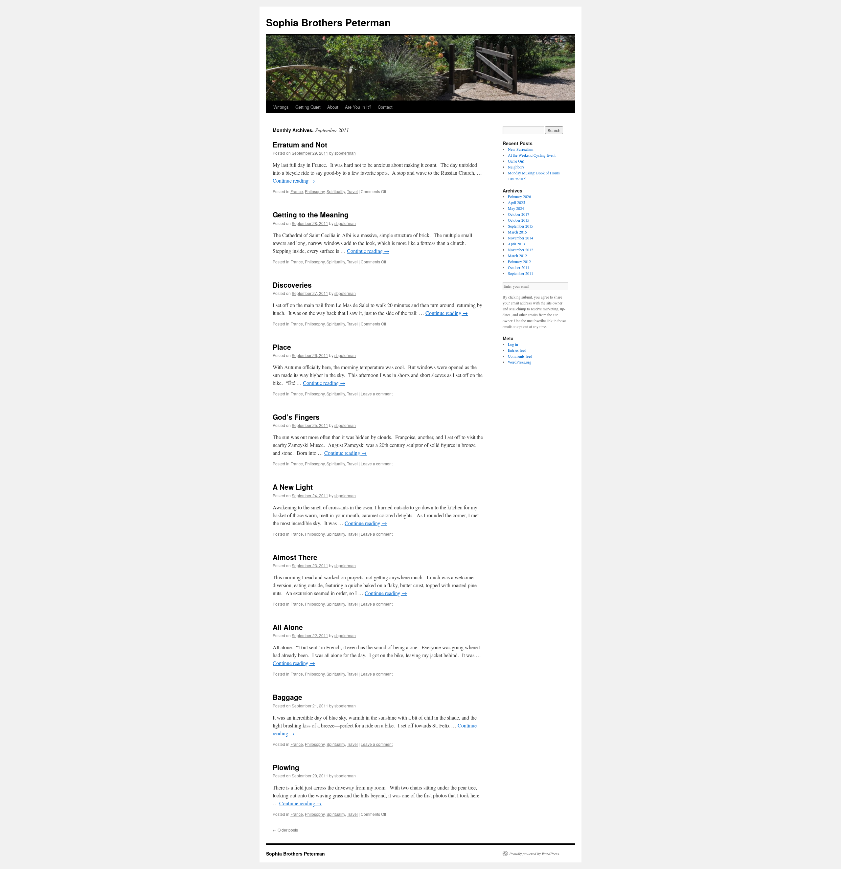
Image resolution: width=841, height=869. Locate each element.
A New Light (293, 487)
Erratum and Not (300, 144)
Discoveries (292, 285)
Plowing (286, 767)
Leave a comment (377, 393)
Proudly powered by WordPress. (534, 853)
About (332, 107)
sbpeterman (345, 153)
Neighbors (516, 166)
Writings (281, 107)
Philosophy (315, 191)
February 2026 (519, 196)
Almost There (295, 557)
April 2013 (516, 243)
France (296, 191)
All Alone (288, 627)
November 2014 (520, 237)
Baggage (287, 697)
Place (282, 347)
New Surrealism (520, 149)
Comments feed (520, 356)
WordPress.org (519, 362)
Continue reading (294, 180)
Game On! (516, 161)
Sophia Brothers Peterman (328, 22)
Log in (513, 344)
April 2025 (516, 202)
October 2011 (518, 267)
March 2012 (517, 255)
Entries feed (517, 350)
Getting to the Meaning (311, 214)
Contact (385, 107)
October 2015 (518, 220)
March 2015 (517, 231)
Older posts (285, 830)
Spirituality (336, 191)
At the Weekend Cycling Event (532, 155)
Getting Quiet (308, 107)
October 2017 (518, 214)
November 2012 (520, 249)
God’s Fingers (296, 417)
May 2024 (516, 208)
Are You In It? (358, 107)
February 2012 (519, 261)
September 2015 (520, 226)
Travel (352, 191)
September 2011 (520, 273)
